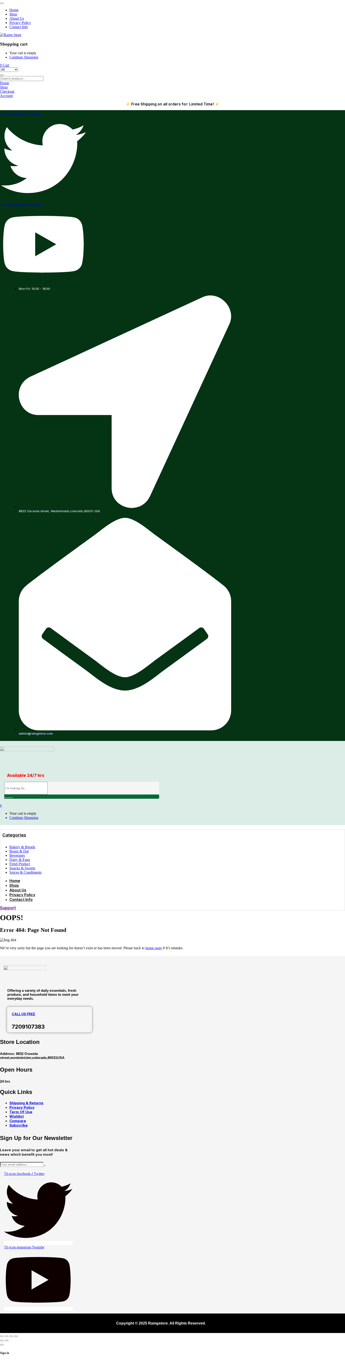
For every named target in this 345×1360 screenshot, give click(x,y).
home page (154, 948)
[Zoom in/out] (2, 1336)
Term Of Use (20, 1112)
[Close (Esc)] (16, 1336)
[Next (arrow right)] (6, 1340)
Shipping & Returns (26, 1103)
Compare (17, 1121)
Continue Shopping (23, 57)
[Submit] (44, 1165)
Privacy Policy (21, 1107)
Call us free (23, 1014)
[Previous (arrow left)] (2, 1340)
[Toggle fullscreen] (6, 1336)
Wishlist (16, 1116)
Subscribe (18, 1125)
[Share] (11, 1336)
